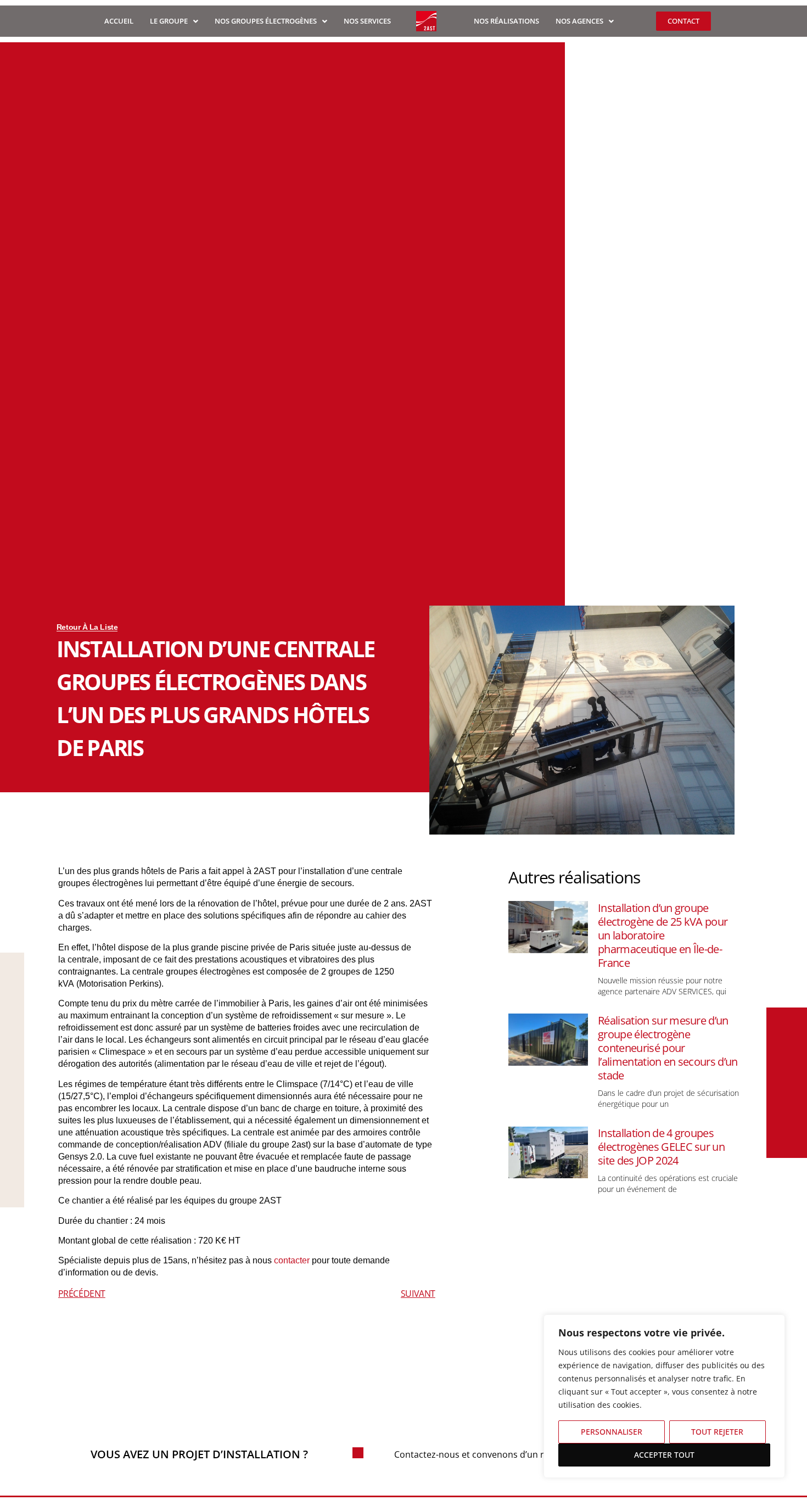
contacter (292, 1260)
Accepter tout (664, 1454)
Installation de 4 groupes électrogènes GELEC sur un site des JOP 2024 (661, 1147)
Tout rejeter (717, 1431)
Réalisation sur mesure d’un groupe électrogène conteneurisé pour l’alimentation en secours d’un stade (668, 1048)
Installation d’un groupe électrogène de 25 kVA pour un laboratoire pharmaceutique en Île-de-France (662, 935)
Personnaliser (611, 1431)
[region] (664, 1396)
